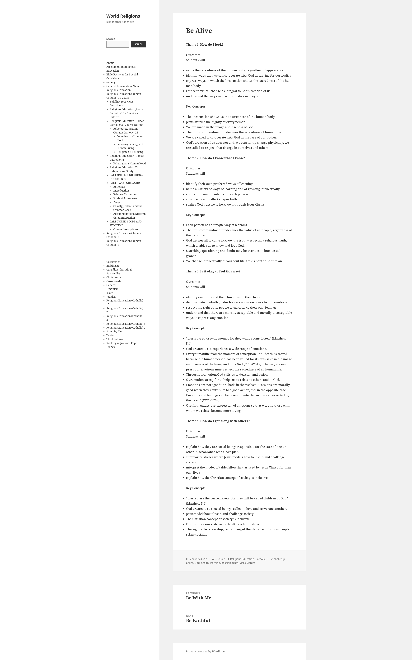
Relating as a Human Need (129, 163)
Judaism (111, 296)
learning (215, 563)
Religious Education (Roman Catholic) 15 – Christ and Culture (127, 113)
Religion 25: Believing (130, 152)
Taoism (110, 335)
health (205, 563)
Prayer (117, 202)
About (110, 63)
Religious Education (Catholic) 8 (125, 323)
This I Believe (114, 339)
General (111, 285)
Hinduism (112, 289)
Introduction (121, 190)
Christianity (113, 277)
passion (226, 563)
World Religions (123, 16)
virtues (251, 563)
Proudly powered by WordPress (205, 651)
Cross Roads (113, 281)
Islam (109, 293)
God (197, 563)
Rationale (119, 186)
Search (110, 39)
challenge (280, 559)
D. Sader (220, 559)
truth (235, 563)
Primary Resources (125, 194)
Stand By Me (114, 331)
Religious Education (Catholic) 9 (125, 327)
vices (243, 563)
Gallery (110, 82)
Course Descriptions (125, 229)
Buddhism (112, 265)
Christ (189, 563)
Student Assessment (125, 198)
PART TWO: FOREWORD (125, 183)
